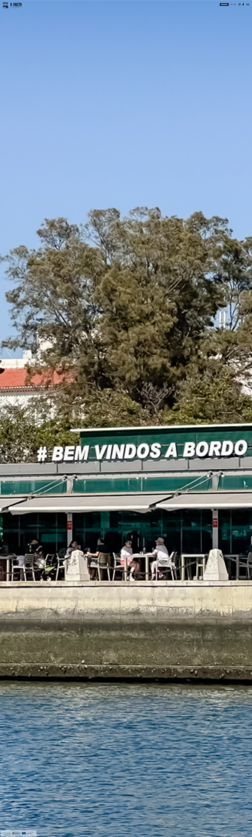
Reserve (224, 4)
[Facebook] (243, 4)
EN (235, 4)
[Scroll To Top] (248, 835)
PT (232, 4)
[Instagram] (239, 4)
